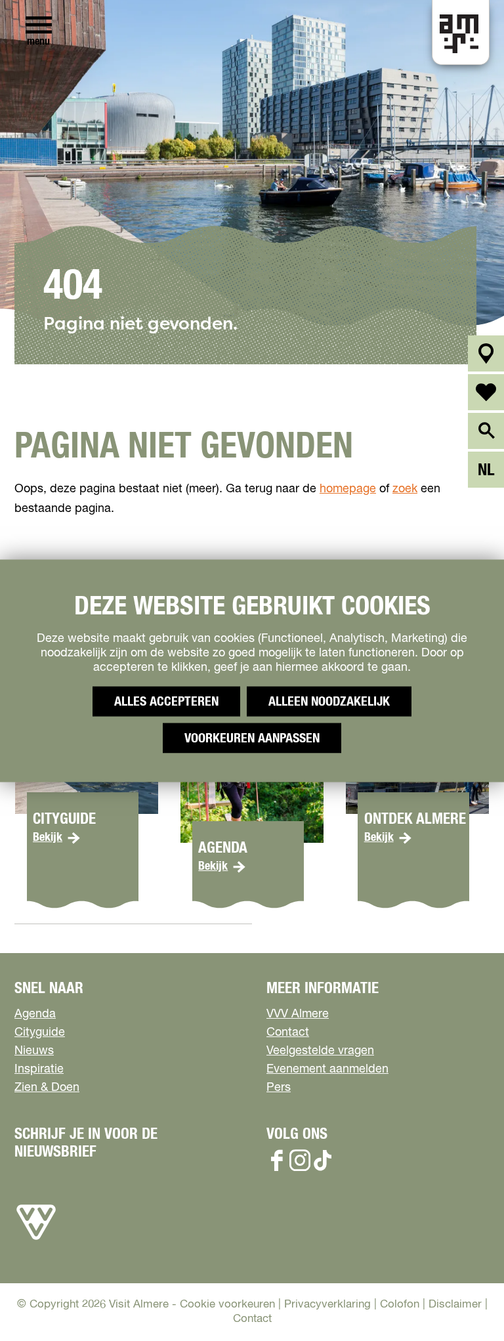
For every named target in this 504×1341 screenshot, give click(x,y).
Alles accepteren (166, 701)
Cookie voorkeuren (227, 1304)
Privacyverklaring (327, 1304)
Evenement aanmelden (327, 1069)
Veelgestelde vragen (320, 1051)
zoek (404, 489)
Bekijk (47, 837)
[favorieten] (486, 392)
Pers (278, 1088)
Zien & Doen (46, 1088)
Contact (287, 1032)
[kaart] (486, 353)
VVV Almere (297, 1014)
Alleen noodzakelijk (329, 701)
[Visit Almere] (36, 1240)
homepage (348, 489)
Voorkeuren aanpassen (252, 737)
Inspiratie (39, 1069)
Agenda (35, 1014)
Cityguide (39, 1032)
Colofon (399, 1304)
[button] (464, 1301)
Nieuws (34, 1051)
